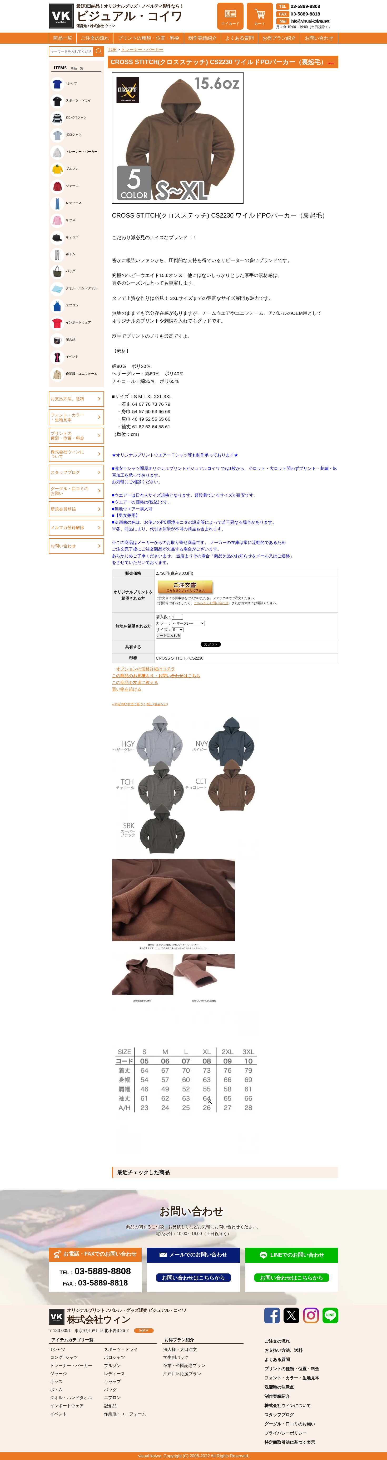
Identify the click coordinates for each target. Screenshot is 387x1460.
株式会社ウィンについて (67, 454)
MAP (143, 1330)
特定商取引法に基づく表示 (290, 1442)
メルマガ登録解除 (67, 527)
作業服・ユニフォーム (125, 1414)
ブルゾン (112, 1365)
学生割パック (175, 1357)
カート (259, 24)
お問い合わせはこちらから (193, 1278)
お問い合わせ (319, 38)
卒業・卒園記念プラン (184, 1365)
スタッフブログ (65, 472)
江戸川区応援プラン (182, 1373)
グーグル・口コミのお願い (69, 491)
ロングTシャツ (64, 1357)
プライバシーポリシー (286, 1433)
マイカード (230, 24)
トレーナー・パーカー (142, 49)
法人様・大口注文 (180, 1349)
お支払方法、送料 (67, 399)
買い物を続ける (126, 689)
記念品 (110, 1406)
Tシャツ (57, 1349)
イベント (58, 1414)
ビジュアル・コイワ (130, 16)
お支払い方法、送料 (283, 1350)
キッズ (56, 1381)
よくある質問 (239, 38)
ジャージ (58, 1373)
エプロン (112, 1397)
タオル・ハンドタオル (71, 1397)
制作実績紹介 (202, 38)
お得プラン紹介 (279, 38)
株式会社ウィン (126, 1316)
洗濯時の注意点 (279, 1387)
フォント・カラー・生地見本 (67, 417)
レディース (114, 1373)
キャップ (112, 1381)
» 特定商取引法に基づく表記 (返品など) (140, 704)
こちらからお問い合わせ (211, 603)
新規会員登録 (63, 509)
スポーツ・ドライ (121, 1349)
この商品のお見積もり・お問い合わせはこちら (156, 676)
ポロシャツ (114, 1357)
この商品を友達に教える (135, 682)
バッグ (110, 1389)
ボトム (56, 1389)
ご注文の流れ (95, 38)
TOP (112, 49)
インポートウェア (67, 1406)
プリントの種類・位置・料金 (149, 38)
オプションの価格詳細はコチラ (145, 669)
